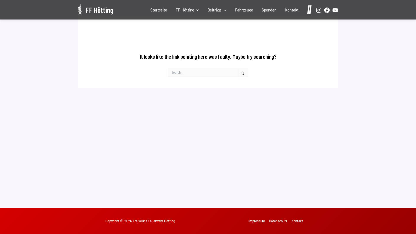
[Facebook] (327, 10)
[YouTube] (335, 10)
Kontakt (292, 9)
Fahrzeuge (244, 9)
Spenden (269, 9)
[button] (196, 9)
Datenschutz (278, 220)
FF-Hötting (185, 9)
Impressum (256, 220)
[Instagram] (319, 10)
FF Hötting (99, 9)
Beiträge (215, 9)
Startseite (158, 9)
